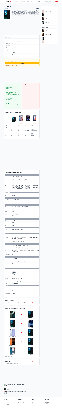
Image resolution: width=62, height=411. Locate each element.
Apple (32, 402)
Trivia (31, 1)
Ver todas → (33, 406)
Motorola (33, 404)
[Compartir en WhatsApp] (8, 8)
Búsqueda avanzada (21, 402)
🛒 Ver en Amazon (22, 63)
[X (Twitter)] (4, 404)
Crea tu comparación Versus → (9, 356)
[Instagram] (38, 1)
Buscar (56, 1)
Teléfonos (17, 1)
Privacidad (47, 402)
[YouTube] (39, 1)
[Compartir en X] (7, 8)
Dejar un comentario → (35, 361)
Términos (46, 403)
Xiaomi (33, 403)
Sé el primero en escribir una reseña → (31, 302)
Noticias (28, 1)
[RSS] (8, 404)
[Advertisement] (22, 74)
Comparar (21, 123)
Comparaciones (23, 1)
